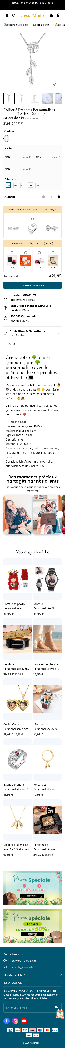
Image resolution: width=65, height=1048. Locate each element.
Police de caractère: (14, 179)
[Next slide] (59, 514)
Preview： (10, 148)
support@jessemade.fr (22, 967)
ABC (8, 185)
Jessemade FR (36, 1042)
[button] (6, 15)
